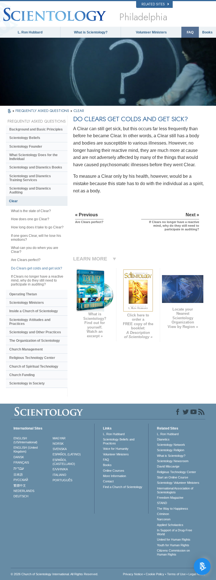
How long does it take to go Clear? (37, 227)
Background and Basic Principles (36, 129)
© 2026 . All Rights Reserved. (54, 574)
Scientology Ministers (26, 303)
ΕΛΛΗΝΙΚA (60, 469)
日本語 (18, 474)
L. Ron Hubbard (30, 32)
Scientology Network (171, 444)
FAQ (190, 32)
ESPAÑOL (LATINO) (67, 454)
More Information (114, 476)
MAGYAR (59, 438)
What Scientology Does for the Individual (33, 157)
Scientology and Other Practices (35, 332)
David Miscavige (168, 466)
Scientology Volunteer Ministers (178, 482)
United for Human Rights (173, 539)
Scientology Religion (170, 450)
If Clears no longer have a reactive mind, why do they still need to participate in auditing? (37, 280)
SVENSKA (60, 449)
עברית (19, 468)
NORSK (58, 443)
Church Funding (22, 375)
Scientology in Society (27, 383)
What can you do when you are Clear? (34, 250)
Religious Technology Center (32, 358)
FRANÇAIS (21, 462)
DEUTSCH (21, 496)
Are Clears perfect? (25, 260)
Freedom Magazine (170, 497)
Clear (13, 201)
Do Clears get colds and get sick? (36, 268)
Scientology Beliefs (24, 138)
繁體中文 (20, 485)
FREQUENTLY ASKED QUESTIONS (42, 110)
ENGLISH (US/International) (25, 440)
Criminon (163, 514)
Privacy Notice (133, 574)
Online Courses (113, 470)
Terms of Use (176, 574)
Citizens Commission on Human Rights (173, 552)
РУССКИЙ (21, 480)
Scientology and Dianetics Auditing (30, 190)
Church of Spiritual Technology (33, 366)
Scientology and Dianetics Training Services (30, 178)
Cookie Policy (155, 574)
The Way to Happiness (172, 508)
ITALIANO (59, 474)
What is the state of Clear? (31, 211)
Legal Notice (196, 574)
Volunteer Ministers (151, 32)
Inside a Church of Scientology (33, 311)
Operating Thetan (23, 294)
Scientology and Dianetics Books (35, 167)
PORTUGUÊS (62, 480)
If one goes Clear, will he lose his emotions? (36, 238)
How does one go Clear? (30, 219)
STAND (162, 503)
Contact (108, 481)
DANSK (19, 457)
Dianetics (163, 439)
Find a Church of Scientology (122, 487)
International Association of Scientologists (175, 490)
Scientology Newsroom (172, 461)
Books (207, 32)
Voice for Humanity (116, 448)
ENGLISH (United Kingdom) (26, 449)
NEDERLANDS (24, 491)
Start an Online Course (172, 477)
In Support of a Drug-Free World (174, 532)
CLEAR (78, 110)
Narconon (163, 519)
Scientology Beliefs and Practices (118, 441)
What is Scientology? (90, 32)
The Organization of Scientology (34, 341)
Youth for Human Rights (173, 545)
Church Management (26, 349)
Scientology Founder (25, 147)
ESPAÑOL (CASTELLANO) (64, 462)
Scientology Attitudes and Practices (29, 322)
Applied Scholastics (170, 525)
